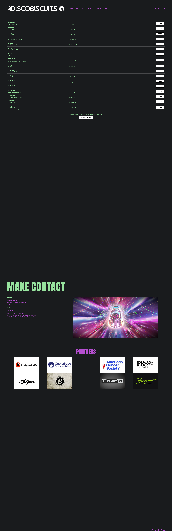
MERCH (83, 8)
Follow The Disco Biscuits (86, 117)
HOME (71, 8)
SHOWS (77, 8)
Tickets (160, 23)
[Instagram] (152, 8)
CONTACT (106, 8)
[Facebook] (161, 8)
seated (163, 123)
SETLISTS (89, 8)
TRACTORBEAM (97, 8)
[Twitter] (155, 8)
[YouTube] (164, 8)
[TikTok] (158, 8)
